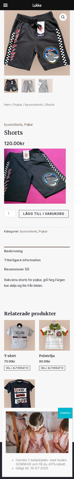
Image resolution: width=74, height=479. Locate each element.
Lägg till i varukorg (43, 214)
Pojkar (17, 104)
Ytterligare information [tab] (22, 260)
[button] (63, 17)
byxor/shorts (34, 104)
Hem (7, 104)
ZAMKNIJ (65, 413)
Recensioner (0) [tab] (16, 269)
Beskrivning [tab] (13, 251)
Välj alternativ (17, 368)
